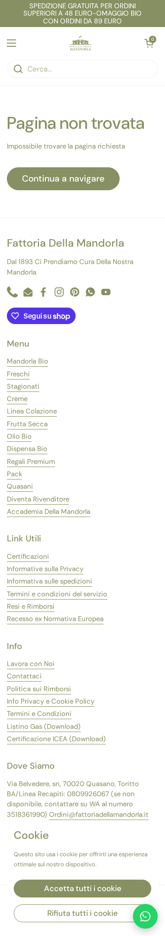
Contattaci (24, 676)
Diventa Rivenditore (38, 499)
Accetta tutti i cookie (82, 888)
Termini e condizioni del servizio (57, 594)
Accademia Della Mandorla (48, 511)
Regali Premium (31, 461)
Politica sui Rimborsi (39, 689)
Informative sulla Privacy (45, 568)
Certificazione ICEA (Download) (56, 738)
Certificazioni (28, 556)
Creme (17, 398)
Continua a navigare (63, 178)
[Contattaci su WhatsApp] (145, 916)
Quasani (20, 486)
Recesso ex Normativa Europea (55, 618)
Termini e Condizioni (39, 713)
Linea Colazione (32, 411)
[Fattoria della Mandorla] (80, 43)
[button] (149, 43)
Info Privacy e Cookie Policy (50, 701)
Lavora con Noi (31, 663)
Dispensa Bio (27, 448)
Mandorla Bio (27, 361)
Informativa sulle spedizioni (49, 581)
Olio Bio (19, 436)
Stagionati (23, 386)
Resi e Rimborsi (31, 606)
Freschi (18, 374)
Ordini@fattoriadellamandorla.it (98, 814)
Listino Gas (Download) (44, 726)
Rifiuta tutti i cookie (82, 913)
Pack (14, 474)
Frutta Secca (27, 424)
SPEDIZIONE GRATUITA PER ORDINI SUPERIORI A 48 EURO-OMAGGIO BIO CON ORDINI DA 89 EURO (82, 13)
